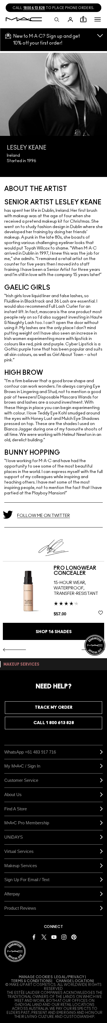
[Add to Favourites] (100, 612)
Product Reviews (20, 908)
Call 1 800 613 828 (53, 723)
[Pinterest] (73, 937)
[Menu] (97, 19)
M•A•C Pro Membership (26, 822)
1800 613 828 (34, 8)
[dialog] (79, 571)
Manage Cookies (36, 977)
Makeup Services (20, 865)
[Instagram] (63, 937)
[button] (97, 19)
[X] (44, 937)
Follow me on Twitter (43, 515)
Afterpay (12, 893)
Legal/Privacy (69, 977)
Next (93, 649)
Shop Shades (54, 632)
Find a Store (15, 808)
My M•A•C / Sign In (22, 766)
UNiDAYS (13, 837)
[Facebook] (34, 937)
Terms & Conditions (31, 981)
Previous (14, 649)
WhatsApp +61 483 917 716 (30, 752)
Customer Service (21, 780)
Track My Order (53, 707)
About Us (13, 794)
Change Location (74, 981)
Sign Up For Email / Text (26, 879)
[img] (28, 591)
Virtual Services (19, 851)
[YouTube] (53, 937)
